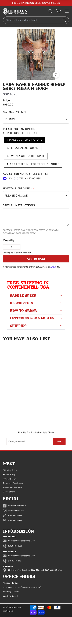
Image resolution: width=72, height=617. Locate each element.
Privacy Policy (9, 479)
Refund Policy (9, 474)
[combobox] (36, 20)
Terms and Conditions (13, 483)
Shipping (6, 253)
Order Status (9, 492)
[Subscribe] (59, 441)
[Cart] (58, 11)
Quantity (9, 240)
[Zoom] (56, 74)
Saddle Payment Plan (12, 487)
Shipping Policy (10, 470)
